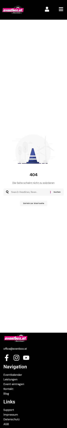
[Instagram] (16, 357)
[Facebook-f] (6, 357)
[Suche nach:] (29, 192)
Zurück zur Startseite (33, 203)
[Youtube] (26, 357)
